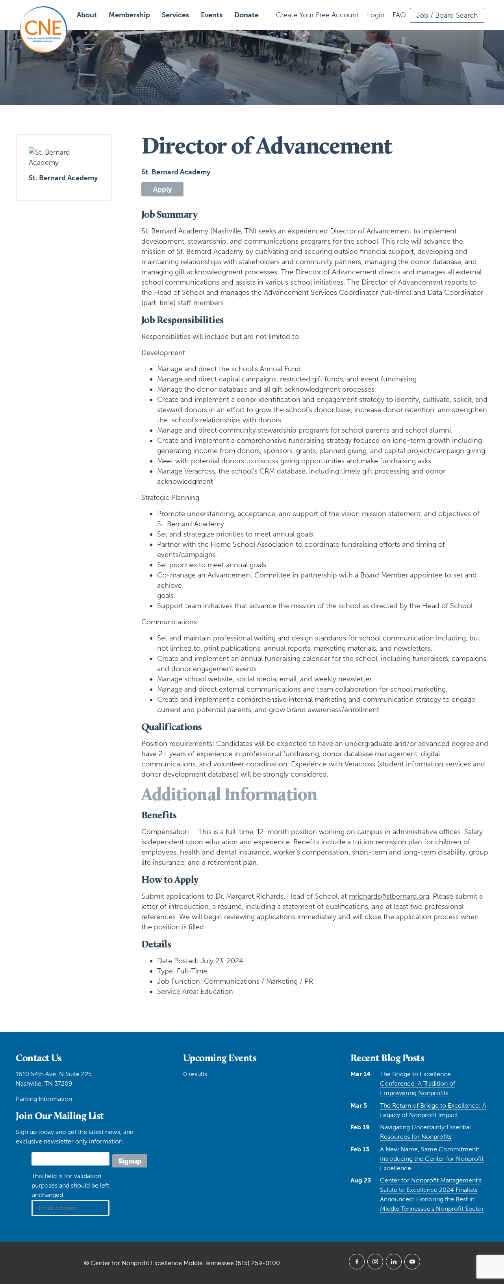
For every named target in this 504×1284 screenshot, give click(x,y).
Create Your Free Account (317, 15)
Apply (162, 189)
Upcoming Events (220, 1058)
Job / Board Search (447, 15)
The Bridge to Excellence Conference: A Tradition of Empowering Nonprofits (417, 1083)
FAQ (399, 15)
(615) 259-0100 (257, 1263)
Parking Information (44, 1099)
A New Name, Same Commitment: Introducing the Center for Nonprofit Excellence (432, 1158)
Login (376, 15)
